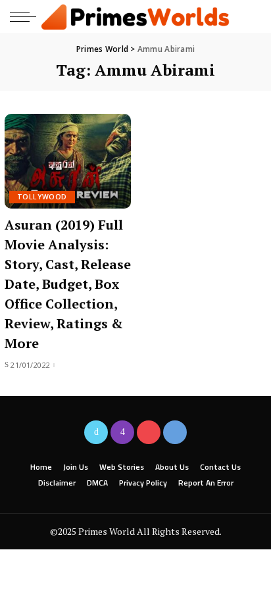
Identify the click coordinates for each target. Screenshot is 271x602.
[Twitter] (96, 432)
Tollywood (42, 196)
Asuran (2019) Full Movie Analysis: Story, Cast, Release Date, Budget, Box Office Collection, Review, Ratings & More (68, 284)
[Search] (250, 16)
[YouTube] (148, 432)
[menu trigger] (26, 16)
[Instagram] (122, 432)
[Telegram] (175, 432)
